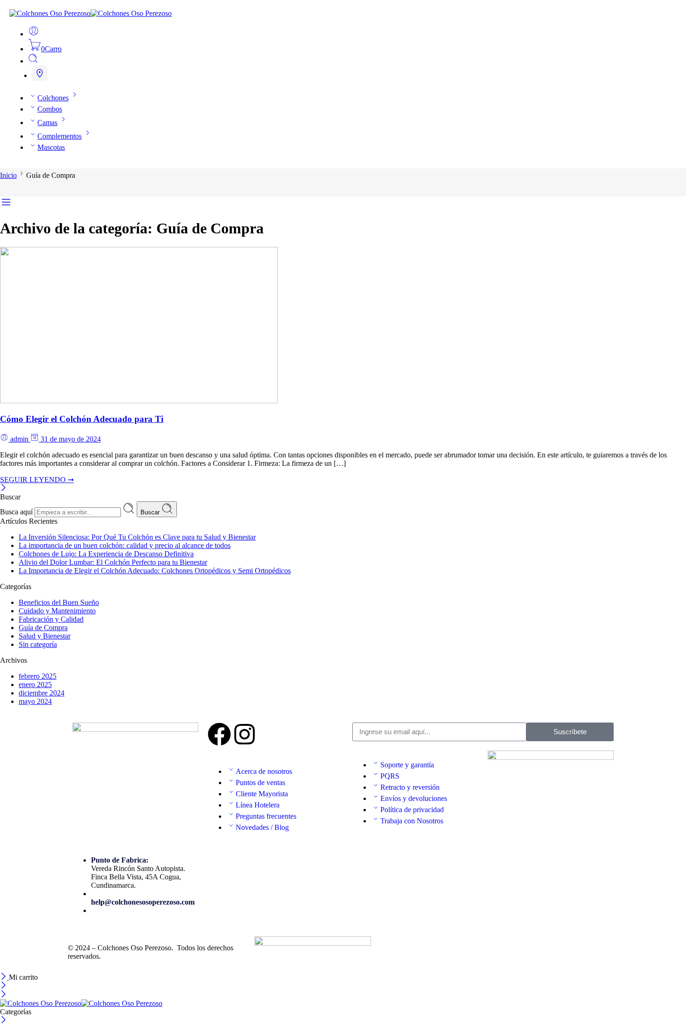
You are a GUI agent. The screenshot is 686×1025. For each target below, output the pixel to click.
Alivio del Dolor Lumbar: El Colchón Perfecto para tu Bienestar (113, 562)
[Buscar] (33, 61)
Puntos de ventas (260, 782)
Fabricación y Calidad (51, 619)
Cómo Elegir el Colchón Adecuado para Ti (81, 419)
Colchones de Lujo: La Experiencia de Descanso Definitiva (106, 554)
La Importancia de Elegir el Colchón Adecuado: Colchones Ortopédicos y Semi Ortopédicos (155, 571)
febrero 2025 (37, 676)
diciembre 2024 (41, 693)
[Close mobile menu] (3, 995)
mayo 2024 (35, 701)
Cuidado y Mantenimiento (57, 611)
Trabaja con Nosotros (411, 821)
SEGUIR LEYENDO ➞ (37, 480)
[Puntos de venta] (40, 73)
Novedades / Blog (262, 827)
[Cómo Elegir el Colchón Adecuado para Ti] (139, 401)
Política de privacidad (412, 810)
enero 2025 (35, 684)
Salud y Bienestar (44, 636)
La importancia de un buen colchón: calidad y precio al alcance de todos (125, 545)
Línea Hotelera (258, 805)
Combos (49, 109)
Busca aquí (17, 512)
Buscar (150, 512)
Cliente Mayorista (262, 794)
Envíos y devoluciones (413, 798)
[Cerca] (3, 488)
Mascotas (51, 147)
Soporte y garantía (407, 765)
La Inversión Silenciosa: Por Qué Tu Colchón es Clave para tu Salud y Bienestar (137, 537)
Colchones (53, 98)
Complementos (59, 136)
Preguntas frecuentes (266, 816)
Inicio (8, 175)
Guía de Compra (43, 628)
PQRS (389, 776)
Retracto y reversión (410, 787)
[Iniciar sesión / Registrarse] (33, 34)
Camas (47, 122)
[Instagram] (244, 734)
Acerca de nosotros (264, 771)
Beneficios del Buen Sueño (59, 602)
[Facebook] (219, 734)
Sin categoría (38, 644)
